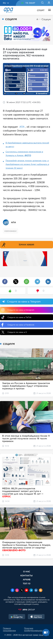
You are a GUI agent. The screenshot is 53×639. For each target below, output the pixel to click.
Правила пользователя (9, 629)
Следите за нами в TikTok (19, 317)
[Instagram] (17, 590)
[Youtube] (26, 590)
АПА (21, 126)
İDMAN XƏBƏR (26, 244)
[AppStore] (36, 617)
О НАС (26, 571)
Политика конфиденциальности (34, 629)
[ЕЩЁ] (49, 10)
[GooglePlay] (17, 617)
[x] (22, 590)
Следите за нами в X (17, 332)
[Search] (42, 3)
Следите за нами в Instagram (21, 310)
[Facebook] (12, 590)
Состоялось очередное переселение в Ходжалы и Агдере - (24, 153)
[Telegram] (31, 590)
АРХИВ (26, 579)
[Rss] (40, 590)
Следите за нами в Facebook (21, 325)
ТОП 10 (26, 583)
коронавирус (10, 231)
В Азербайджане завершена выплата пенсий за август (27, 145)
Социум (46, 19)
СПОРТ (40, 10)
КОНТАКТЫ (26, 575)
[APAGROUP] (26, 609)
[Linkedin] (36, 590)
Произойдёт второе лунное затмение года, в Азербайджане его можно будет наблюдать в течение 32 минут (27, 164)
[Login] (49, 2)
